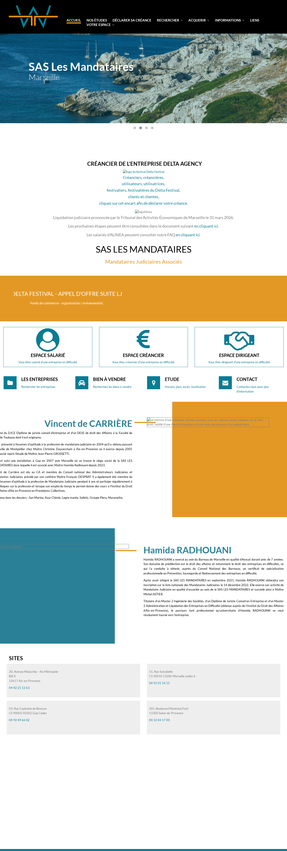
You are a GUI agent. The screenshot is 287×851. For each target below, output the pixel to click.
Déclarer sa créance (132, 20)
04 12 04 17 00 (159, 720)
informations (228, 20)
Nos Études (97, 20)
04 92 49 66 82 (19, 720)
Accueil (74, 20)
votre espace (99, 25)
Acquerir (197, 20)
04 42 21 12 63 (19, 688)
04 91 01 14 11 (159, 683)
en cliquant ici (206, 225)
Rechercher (168, 20)
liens (254, 20)
